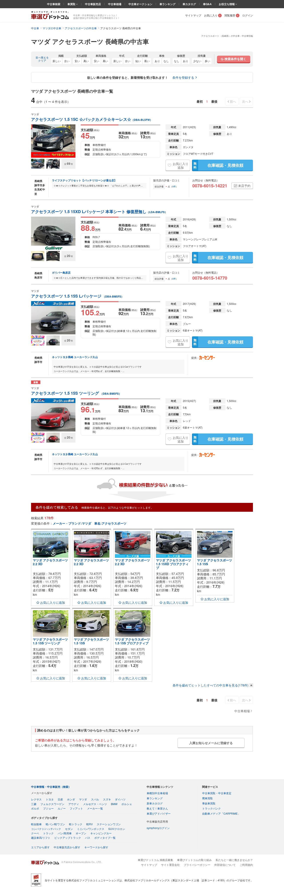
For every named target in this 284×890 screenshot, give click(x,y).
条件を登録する (183, 77)
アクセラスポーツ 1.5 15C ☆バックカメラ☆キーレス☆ (91, 119)
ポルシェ (126, 804)
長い (147, 61)
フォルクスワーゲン (52, 804)
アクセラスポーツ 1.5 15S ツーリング (76, 393)
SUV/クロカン (116, 829)
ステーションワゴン (109, 824)
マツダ (83, 799)
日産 (60, 799)
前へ (233, 101)
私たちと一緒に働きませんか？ (234, 860)
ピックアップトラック (67, 837)
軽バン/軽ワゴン (55, 824)
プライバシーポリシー (197, 864)
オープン (81, 833)
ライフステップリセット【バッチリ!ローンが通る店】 (84, 180)
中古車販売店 (93, 4)
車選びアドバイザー (159, 813)
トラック (48, 833)
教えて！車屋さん (157, 808)
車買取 (71, 4)
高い (86, 61)
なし (166, 61)
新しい (57, 61)
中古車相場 (114, 4)
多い (207, 61)
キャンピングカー (101, 833)
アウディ (73, 804)
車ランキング (168, 4)
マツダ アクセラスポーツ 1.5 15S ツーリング (50, 641)
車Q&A (207, 4)
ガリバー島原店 (61, 272)
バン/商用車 (65, 833)
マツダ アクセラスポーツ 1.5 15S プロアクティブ (132, 641)
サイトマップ (193, 15)
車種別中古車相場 (157, 793)
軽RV (89, 824)
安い (77, 61)
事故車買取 (208, 803)
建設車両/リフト (40, 837)
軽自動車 (36, 824)
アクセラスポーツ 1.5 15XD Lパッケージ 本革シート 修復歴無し (99, 211)
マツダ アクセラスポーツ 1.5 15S (214, 562)
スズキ (107, 799)
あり (157, 61)
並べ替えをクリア (42, 59)
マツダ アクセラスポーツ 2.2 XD (50, 562)
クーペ (35, 833)
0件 (174, 186)
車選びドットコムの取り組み (194, 860)
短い (138, 61)
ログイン (247, 15)
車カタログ (189, 4)
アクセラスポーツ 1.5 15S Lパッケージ (77, 296)
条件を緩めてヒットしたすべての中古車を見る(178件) (210, 685)
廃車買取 (207, 798)
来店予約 (244, 185)
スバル (95, 799)
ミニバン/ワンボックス (90, 829)
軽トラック (75, 824)
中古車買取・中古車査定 (216, 793)
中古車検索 (53, 4)
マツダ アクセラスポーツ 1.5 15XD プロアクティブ (173, 564)
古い (66, 61)
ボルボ (35, 808)
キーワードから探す (96, 847)
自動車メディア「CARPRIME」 (221, 813)
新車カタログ (155, 803)
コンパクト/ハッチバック (46, 829)
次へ (245, 101)
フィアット (76, 808)
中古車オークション (140, 4)
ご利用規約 (246, 864)
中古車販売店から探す (67, 847)
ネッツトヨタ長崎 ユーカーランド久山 (75, 357)
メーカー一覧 (95, 808)
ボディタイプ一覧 (105, 837)
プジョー (48, 808)
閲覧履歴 (231, 15)
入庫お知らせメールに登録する (211, 743)
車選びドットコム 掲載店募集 (155, 860)
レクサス (36, 799)
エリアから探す (40, 847)
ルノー (62, 808)
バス (87, 837)
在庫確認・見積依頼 (218, 165)
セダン (69, 829)
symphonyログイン (158, 828)
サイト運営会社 (170, 864)
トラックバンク (211, 808)
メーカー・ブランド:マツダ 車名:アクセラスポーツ (89, 523)
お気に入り (212, 15)
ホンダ (71, 799)
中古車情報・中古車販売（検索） (51, 787)
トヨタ (50, 799)
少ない (197, 61)
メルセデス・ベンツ (95, 804)
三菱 (33, 804)
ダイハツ (120, 799)
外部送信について (225, 864)
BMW (114, 804)
